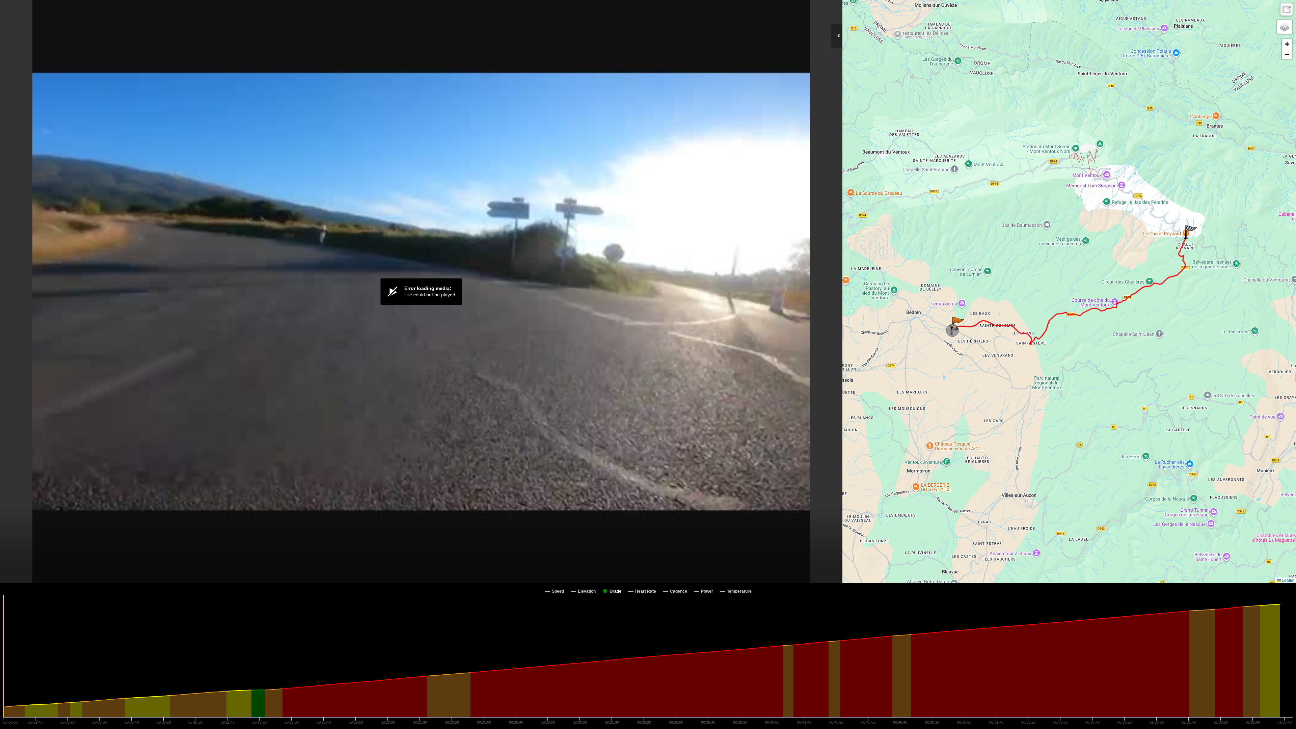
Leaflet (1287, 580)
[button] (957, 324)
